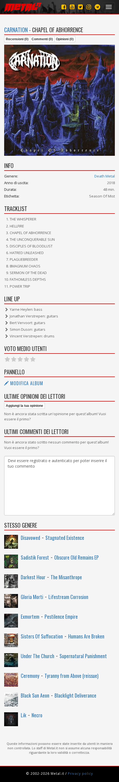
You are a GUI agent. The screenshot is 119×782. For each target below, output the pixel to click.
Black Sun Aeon (35, 695)
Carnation (16, 30)
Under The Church (37, 656)
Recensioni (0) (17, 39)
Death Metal (104, 176)
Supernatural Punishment (83, 656)
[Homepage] (23, 7)
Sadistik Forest (35, 557)
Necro (37, 715)
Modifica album (26, 383)
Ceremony (30, 675)
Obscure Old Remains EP (76, 557)
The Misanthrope (66, 577)
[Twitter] (80, 7)
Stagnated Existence (64, 537)
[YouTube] (72, 7)
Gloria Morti (32, 596)
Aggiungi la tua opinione (24, 406)
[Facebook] (63, 7)
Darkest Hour (33, 577)
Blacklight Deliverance (75, 695)
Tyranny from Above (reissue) (72, 675)
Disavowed (30, 537)
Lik (23, 715)
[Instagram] (97, 7)
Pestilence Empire (61, 616)
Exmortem (30, 616)
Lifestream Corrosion (68, 596)
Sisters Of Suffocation (42, 636)
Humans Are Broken (86, 636)
